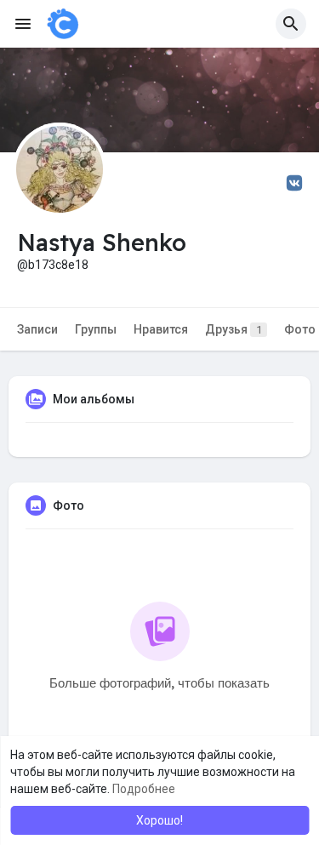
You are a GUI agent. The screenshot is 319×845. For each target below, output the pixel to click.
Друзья (233, 329)
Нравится (161, 329)
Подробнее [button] (143, 789)
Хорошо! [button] (159, 820)
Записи (37, 329)
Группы (96, 329)
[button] (291, 24)
